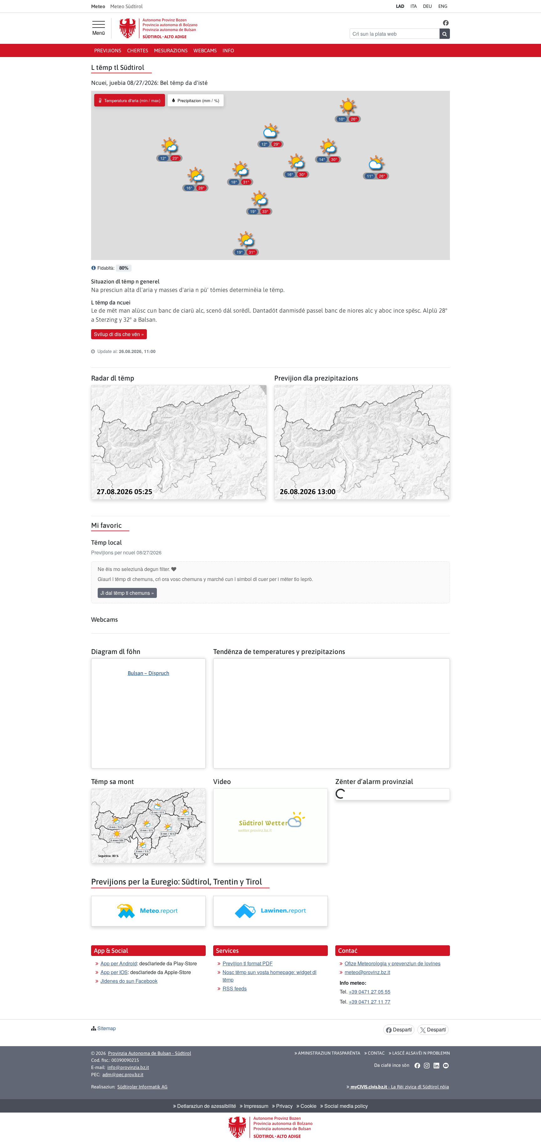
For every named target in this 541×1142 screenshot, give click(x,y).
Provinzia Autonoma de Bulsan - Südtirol (149, 1053)
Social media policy (345, 1105)
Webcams (205, 50)
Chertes (137, 50)
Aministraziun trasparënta (328, 1053)
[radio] (129, 100)
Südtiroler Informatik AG (142, 1086)
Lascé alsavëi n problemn (420, 1053)
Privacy (284, 1105)
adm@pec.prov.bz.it (122, 1074)
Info (228, 50)
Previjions (107, 50)
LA (400, 6)
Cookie (308, 1105)
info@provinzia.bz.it (128, 1067)
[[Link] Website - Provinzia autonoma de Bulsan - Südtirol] (158, 28)
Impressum (255, 1105)
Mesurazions (171, 50)
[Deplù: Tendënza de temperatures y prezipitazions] (331, 663)
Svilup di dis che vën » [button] (119, 334)
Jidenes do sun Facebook (128, 980)
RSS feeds (235, 988)
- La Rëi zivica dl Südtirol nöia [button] (399, 1086)
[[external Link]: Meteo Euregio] (148, 911)
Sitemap (106, 1028)
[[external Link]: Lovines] (270, 911)
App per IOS (114, 972)
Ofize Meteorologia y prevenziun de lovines (393, 963)
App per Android (118, 963)
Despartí (402, 1029)
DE (427, 6)
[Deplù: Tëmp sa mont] (148, 825)
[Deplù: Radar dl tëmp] (178, 441)
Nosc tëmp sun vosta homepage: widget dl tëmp (270, 975)
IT (413, 6)
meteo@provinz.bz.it (367, 972)
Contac (376, 1053)
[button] (446, 22)
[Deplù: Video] (270, 825)
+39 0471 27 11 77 (369, 1001)
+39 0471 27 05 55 (369, 991)
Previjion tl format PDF (248, 963)
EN (442, 6)
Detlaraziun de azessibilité (206, 1105)
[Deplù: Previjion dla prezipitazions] (362, 441)
